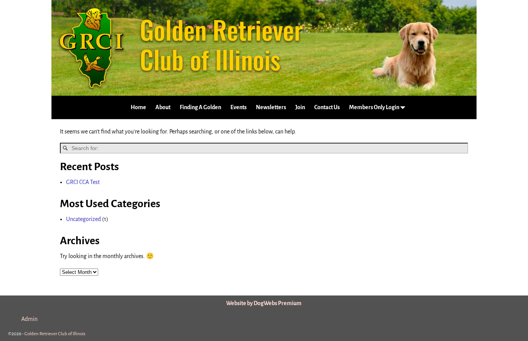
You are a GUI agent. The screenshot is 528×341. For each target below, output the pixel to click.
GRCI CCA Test (83, 182)
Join (300, 107)
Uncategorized (83, 219)
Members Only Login (374, 107)
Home (138, 107)
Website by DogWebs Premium (263, 303)
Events (238, 107)
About (162, 107)
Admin (29, 319)
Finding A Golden (200, 107)
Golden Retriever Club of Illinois (54, 333)
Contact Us (327, 107)
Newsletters (271, 107)
